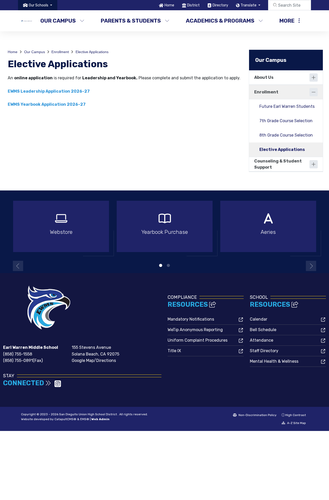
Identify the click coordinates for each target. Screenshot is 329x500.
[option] (61, 228)
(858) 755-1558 (17, 354)
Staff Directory (264, 350)
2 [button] (168, 265)
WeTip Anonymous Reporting (195, 329)
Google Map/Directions (94, 360)
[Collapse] (313, 92)
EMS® (84, 419)
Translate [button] (249, 5)
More (287, 20)
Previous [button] (18, 266)
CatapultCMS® (65, 419)
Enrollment (60, 52)
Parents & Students (131, 20)
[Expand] (313, 77)
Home (169, 5)
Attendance (261, 340)
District (193, 5)
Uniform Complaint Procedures (197, 340)
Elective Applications (92, 52)
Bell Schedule (263, 329)
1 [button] (160, 265)
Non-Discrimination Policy (257, 415)
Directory (220, 5)
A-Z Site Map (296, 423)
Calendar (258, 319)
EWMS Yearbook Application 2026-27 (47, 104)
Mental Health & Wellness (274, 361)
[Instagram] (57, 385)
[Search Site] (289, 5)
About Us (263, 77)
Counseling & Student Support (278, 164)
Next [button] (311, 266)
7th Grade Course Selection (286, 120)
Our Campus (58, 20)
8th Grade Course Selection (286, 135)
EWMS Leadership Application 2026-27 (49, 91)
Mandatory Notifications (191, 319)
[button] (40, 5)
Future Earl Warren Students (287, 106)
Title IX (174, 350)
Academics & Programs (220, 20)
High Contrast (295, 415)
